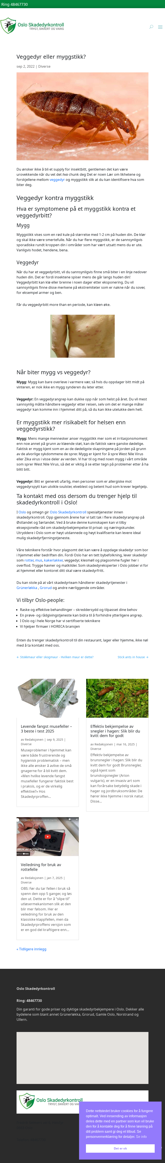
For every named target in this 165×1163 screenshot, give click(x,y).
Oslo (22, 512)
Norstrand (124, 1014)
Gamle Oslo (105, 1014)
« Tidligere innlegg (31, 949)
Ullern (21, 1019)
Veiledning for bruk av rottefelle (41, 867)
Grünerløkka (27, 587)
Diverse (44, 66)
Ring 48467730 (14, 4)
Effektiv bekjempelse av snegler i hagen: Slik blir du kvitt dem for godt (115, 731)
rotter (29, 560)
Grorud (46, 587)
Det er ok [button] (120, 1148)
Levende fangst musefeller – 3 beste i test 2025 (46, 729)
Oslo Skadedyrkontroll (68, 512)
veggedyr (57, 179)
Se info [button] (141, 1137)
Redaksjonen (34, 739)
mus (38, 560)
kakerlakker (53, 560)
